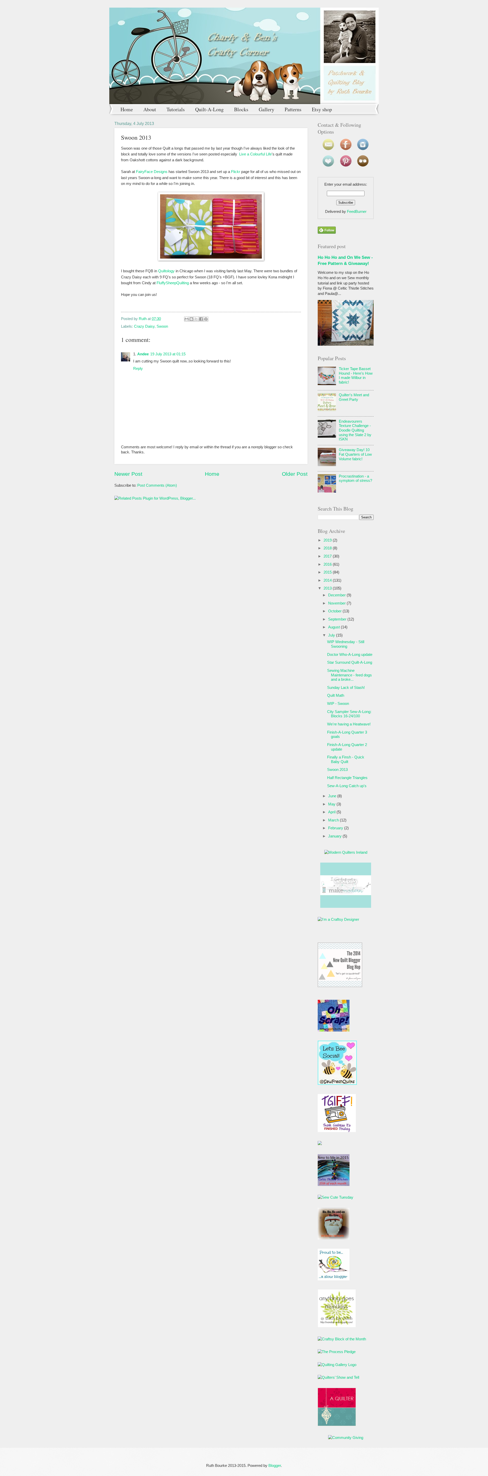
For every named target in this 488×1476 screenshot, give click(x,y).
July (331, 635)
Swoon (162, 326)
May (332, 804)
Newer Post (128, 474)
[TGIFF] (337, 1131)
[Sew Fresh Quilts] (337, 1084)
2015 (328, 572)
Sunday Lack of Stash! (346, 688)
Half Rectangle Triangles (347, 778)
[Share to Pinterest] (205, 319)
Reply (138, 369)
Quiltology (166, 271)
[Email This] (186, 319)
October (335, 611)
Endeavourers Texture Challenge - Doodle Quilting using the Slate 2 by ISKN (355, 430)
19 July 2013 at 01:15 (168, 354)
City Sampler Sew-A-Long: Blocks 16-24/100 (349, 714)
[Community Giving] (345, 1438)
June (332, 796)
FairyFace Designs (151, 171)
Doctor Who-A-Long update (349, 655)
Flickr (235, 171)
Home (126, 109)
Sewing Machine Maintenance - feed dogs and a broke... (349, 675)
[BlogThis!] (191, 319)
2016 (328, 564)
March (333, 820)
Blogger (274, 1466)
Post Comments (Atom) (157, 485)
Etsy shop (322, 109)
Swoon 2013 (337, 770)
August (334, 627)
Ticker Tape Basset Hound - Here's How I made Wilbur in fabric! (356, 375)
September (337, 619)
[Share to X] (196, 319)
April (332, 812)
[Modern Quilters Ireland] (345, 852)
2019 (328, 540)
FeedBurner (357, 212)
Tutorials (175, 109)
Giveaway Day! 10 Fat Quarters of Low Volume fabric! (355, 454)
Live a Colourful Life (255, 154)
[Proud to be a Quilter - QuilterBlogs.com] (337, 1425)
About (149, 109)
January (335, 836)
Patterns (293, 109)
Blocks (241, 109)
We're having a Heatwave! (349, 724)
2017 (328, 556)
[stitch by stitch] (337, 1326)
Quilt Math (335, 695)
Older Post (295, 474)
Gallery (266, 109)
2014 (328, 580)
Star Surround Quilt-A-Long (349, 662)
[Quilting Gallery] (337, 1365)
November (337, 603)
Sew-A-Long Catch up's (347, 786)
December (337, 595)
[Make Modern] (345, 906)
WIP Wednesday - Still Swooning (345, 644)
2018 (328, 548)
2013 (328, 588)
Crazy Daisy (144, 326)
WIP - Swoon (338, 704)
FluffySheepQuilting (173, 283)
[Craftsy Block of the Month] (342, 1339)
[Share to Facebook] (201, 319)
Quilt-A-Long (209, 109)
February (335, 828)
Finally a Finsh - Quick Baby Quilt (345, 759)
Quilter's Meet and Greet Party (354, 397)
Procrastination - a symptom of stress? (355, 478)
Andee (143, 354)
